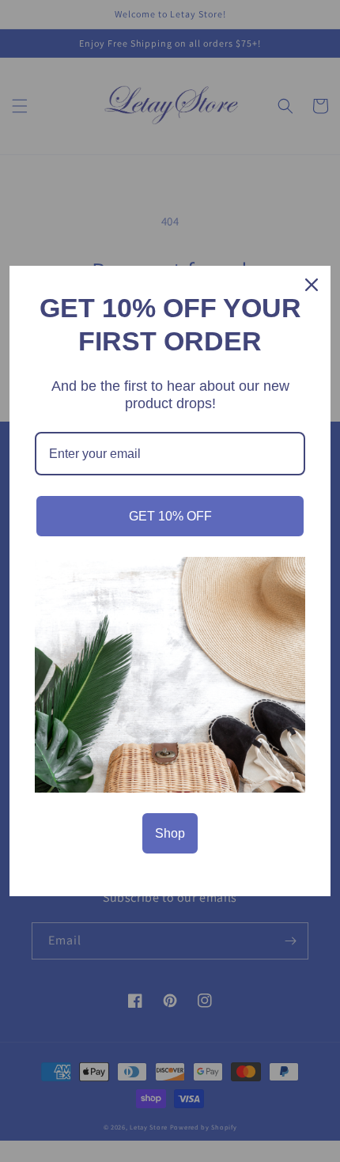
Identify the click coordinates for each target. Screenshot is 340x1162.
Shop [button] (170, 833)
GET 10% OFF (170, 516)
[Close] (312, 285)
